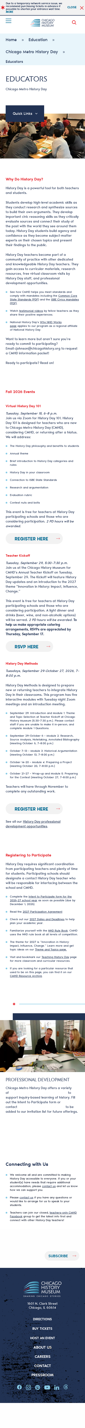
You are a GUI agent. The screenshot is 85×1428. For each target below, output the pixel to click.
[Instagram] (28, 1387)
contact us (49, 1186)
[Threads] (66, 1387)
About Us (43, 1347)
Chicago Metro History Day (32, 51)
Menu (9, 20)
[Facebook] (19, 1387)
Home (11, 39)
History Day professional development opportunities (33, 824)
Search (75, 22)
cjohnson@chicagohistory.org (37, 348)
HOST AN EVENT (42, 1337)
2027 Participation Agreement (42, 912)
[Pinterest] (37, 1387)
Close (71, 7)
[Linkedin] (56, 1387)
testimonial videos (31, 311)
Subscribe (58, 1255)
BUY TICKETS (42, 1328)
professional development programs (38, 1092)
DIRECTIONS (42, 1319)
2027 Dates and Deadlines (47, 919)
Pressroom (42, 1374)
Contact (42, 1365)
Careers (43, 1356)
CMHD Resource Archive (26, 976)
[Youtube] (47, 1387)
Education (38, 39)
